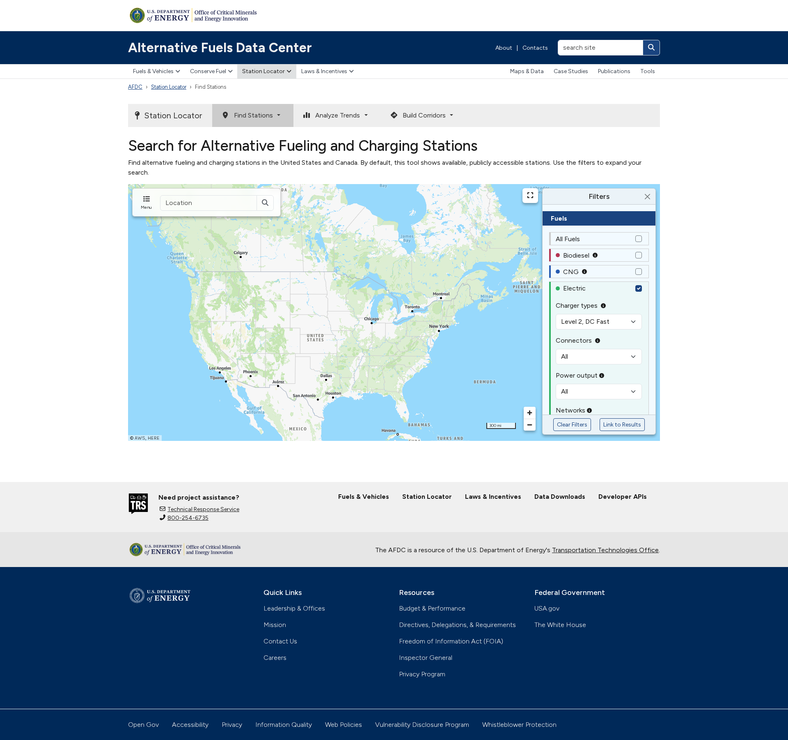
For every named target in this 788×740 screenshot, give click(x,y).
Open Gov (143, 724)
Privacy (232, 724)
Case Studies (571, 71)
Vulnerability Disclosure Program (422, 724)
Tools (647, 71)
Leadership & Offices (294, 608)
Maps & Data (527, 71)
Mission (274, 625)
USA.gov (546, 608)
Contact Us (280, 641)
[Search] (651, 47)
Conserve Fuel (208, 71)
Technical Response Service (203, 509)
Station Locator (263, 71)
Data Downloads (559, 496)
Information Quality (283, 724)
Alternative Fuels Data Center (220, 47)
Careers (274, 658)
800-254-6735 (187, 517)
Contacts (535, 47)
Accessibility (190, 724)
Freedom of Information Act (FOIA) (451, 641)
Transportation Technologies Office (605, 550)
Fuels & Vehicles (153, 71)
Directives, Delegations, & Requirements (457, 625)
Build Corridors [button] (425, 115)
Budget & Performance (432, 608)
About (503, 47)
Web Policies (343, 724)
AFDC (135, 87)
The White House (560, 625)
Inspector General (425, 658)
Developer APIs (622, 496)
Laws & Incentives (324, 71)
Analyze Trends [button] (338, 115)
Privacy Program (422, 674)
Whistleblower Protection (519, 724)
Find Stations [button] (254, 115)
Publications (614, 71)
